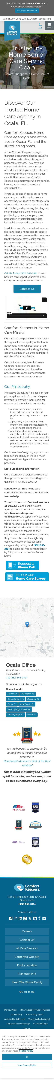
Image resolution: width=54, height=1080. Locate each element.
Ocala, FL (31, 714)
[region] (27, 1053)
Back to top (28, 992)
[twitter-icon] (30, 918)
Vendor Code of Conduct (39, 1019)
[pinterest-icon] (25, 918)
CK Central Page (40, 1024)
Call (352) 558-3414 (16, 677)
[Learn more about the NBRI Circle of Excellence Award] (27, 864)
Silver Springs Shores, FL (19, 709)
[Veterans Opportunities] (18, 811)
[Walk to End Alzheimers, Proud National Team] (18, 843)
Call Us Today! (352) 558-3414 (20, 273)
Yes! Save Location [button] (25, 11)
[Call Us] (40, 26)
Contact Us (27, 288)
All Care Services (27, 948)
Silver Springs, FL (16, 714)
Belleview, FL (33, 699)
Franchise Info (27, 973)
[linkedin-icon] (20, 918)
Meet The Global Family (27, 982)
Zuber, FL (12, 704)
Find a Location (27, 965)
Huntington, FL (27, 694)
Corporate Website (27, 956)
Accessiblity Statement (14, 1019)
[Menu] (49, 26)
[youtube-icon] (35, 918)
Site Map (27, 1028)
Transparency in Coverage (18, 1024)
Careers (27, 931)
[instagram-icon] (15, 918)
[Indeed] (39, 918)
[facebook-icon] (10, 918)
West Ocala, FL (27, 704)
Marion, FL (12, 694)
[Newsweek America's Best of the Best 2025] (18, 829)
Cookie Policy (16, 1014)
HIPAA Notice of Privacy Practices (35, 1010)
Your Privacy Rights (34, 1014)
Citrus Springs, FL (16, 699)
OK (27, 1057)
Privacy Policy (10, 1010)
